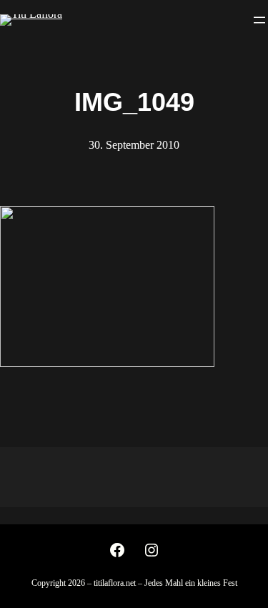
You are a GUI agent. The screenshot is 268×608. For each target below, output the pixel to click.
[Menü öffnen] (259, 20)
